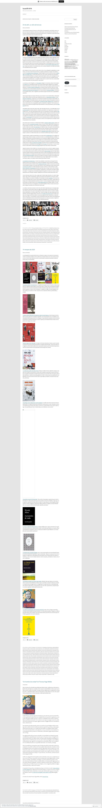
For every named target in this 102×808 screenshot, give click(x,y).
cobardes (50, 178)
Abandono (45, 647)
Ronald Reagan (50, 670)
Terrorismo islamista (45, 672)
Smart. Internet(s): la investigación (29, 168)
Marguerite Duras (31, 237)
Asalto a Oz (26, 84)
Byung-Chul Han (25, 232)
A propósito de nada (43, 101)
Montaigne (37, 665)
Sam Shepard (48, 239)
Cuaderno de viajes (68, 43)
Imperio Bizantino (53, 660)
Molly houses (33, 665)
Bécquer (56, 648)
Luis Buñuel (50, 662)
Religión (69, 68)
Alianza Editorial (55, 647)
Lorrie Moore (51, 236)
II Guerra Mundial (39, 660)
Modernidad (28, 665)
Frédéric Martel (56, 233)
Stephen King (33, 240)
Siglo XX (46, 671)
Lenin (38, 662)
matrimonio (71, 66)
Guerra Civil (47, 657)
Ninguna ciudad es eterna (49, 122)
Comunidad (54, 650)
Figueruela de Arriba (55, 655)
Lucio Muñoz (45, 662)
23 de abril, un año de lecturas (32, 25)
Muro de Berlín (42, 665)
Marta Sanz (42, 237)
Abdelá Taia (52, 228)
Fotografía (66, 46)
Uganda (36, 674)
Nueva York (55, 665)
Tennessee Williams (50, 90)
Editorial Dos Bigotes (43, 653)
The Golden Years (28, 74)
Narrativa (37, 228)
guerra (43, 657)
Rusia (54, 670)
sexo (72, 68)
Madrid (53, 662)
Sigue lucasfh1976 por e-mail (70, 76)
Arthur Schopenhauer (34, 230)
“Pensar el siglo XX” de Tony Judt (29, 343)
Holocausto (47, 658)
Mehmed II (35, 664)
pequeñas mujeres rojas (46, 131)
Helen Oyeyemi (50, 235)
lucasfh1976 (27, 9)
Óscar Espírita (48, 230)
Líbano (33, 662)
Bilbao (24, 650)
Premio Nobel (28, 668)
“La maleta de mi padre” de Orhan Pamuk (31, 370)
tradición (29, 674)
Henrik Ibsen (55, 235)
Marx (27, 664)
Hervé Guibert (25, 236)
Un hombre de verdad (34, 124)
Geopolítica (34, 657)
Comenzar (61, 1)
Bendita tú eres (50, 101)
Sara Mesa (53, 239)
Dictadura (51, 651)
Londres (41, 662)
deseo (77, 59)
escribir (40, 654)
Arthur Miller (27, 230)
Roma (46, 670)
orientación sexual (44, 667)
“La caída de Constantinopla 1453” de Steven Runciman (33, 609)
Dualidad (32, 653)
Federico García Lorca (50, 233)
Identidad (26, 660)
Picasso (38, 145)
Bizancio (26, 650)
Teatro (40, 228)
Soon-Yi (26, 672)
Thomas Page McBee (29, 242)
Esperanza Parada (48, 654)
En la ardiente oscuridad (29, 155)
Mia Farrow (40, 664)
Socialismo (54, 671)
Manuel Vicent (56, 236)
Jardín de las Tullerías (45, 661)
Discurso (24, 653)
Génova (30, 657)
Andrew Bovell (45, 229)
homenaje (51, 658)
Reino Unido (32, 670)
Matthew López (47, 237)
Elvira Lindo (43, 233)
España (43, 654)
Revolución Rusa (41, 670)
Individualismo (29, 661)
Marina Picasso (37, 237)
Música (74, 66)
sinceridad (50, 671)
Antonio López (32, 648)
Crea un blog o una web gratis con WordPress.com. (31, 803)
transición (33, 674)
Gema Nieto (25, 235)
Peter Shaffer (36, 239)
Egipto (34, 654)
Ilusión (48, 660)
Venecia (40, 674)
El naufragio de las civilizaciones (32, 73)
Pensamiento (55, 667)
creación (33, 651)
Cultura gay (42, 651)
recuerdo (27, 670)
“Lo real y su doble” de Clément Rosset (30, 526)
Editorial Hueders (51, 653)
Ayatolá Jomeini (52, 648)
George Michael (39, 657)
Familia (74, 61)
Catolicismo (40, 650)
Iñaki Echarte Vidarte (31, 236)
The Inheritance (37, 127)
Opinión (66, 49)
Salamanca (57, 670)
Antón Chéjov (50, 229)
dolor (65, 61)
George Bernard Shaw (31, 235)
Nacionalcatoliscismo (49, 665)
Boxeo (30, 650)
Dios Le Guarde (56, 651)
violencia (75, 68)
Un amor (45, 144)
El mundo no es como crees (47, 193)
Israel (40, 661)
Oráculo (29, 667)
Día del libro (28, 233)
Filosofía (24, 657)
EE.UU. (31, 654)
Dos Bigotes (32, 233)
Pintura (24, 668)
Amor (67, 59)
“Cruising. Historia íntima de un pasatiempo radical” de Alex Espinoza (36, 315)
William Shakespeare (37, 242)
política (66, 68)
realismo (24, 670)
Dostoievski (28, 653)
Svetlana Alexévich (39, 240)
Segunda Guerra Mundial (35, 671)
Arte (43, 648)
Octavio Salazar (38, 791)
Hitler (44, 658)
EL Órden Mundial (38, 233)
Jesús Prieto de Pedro (40, 236)
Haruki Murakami (44, 235)
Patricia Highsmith (30, 239)
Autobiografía (46, 648)
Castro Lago (36, 232)
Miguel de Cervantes (45, 664)
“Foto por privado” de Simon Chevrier (71, 26)
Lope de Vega (46, 236)
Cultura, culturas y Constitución (34, 87)
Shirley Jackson (28, 240)
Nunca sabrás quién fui (42, 182)
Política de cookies (33, 806)
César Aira (40, 232)
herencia (24, 658)
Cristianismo (38, 651)
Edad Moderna (37, 653)
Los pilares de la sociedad (37, 142)
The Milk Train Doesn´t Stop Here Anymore (30, 90)
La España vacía (49, 135)
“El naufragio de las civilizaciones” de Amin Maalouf (32, 402)
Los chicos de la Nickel (27, 166)
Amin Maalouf (39, 229)
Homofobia (75, 62)
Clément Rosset (49, 650)
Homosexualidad (70, 64)
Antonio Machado (39, 648)
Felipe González (33, 655)
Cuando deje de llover (42, 163)
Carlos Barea (31, 232)
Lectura (35, 662)
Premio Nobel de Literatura (35, 668)
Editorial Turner (27, 654)
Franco (27, 657)
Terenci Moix (53, 240)
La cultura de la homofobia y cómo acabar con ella (41, 772)
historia (34, 658)
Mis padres (39, 83)
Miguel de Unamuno (53, 664)
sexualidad (43, 671)
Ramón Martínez (50, 668)
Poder (76, 67)
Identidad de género (32, 660)
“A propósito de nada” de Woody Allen (30, 499)
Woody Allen (44, 242)
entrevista (37, 654)
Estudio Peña (28, 655)
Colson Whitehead (54, 232)
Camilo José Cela (34, 650)
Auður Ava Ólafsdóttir (42, 230)
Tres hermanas (29, 117)
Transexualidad (45, 792)
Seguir (67, 82)
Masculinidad (30, 664)
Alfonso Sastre (27, 229)
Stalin (29, 672)
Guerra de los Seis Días (54, 657)
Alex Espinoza (49, 647)
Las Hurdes (29, 662)
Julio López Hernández (53, 661)
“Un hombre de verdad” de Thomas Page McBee (32, 581)
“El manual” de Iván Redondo (70, 28)
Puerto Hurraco (43, 668)
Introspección (34, 661)
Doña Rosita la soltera (51, 97)
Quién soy (24, 14)
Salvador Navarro (42, 239)
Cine (45, 650)
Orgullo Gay (33, 667)
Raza (54, 668)
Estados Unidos (55, 654)
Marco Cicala (25, 237)
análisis (28, 648)
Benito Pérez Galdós (55, 230)
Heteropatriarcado (29, 658)
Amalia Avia (25, 648)
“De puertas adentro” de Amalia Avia (30, 285)
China (43, 650)
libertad (74, 64)
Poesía (66, 50)
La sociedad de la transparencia (29, 161)
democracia (47, 651)
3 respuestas (25, 684)
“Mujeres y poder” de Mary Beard (71, 33)
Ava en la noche (47, 151)
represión (36, 670)
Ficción (50, 655)
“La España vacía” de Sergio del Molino (30, 552)
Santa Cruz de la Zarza (27, 671)
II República (44, 660)
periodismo (73, 67)
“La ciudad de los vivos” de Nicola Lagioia (72, 32)
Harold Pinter (38, 235)
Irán (38, 661)
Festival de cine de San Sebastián (43, 655)
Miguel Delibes (53, 237)
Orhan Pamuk (38, 667)
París (52, 667)
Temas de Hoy (38, 672)
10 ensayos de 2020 (29, 249)
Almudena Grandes (33, 229)
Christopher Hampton (46, 232)
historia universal (39, 658)
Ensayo (33, 228)
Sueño (32, 672)
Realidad (56, 668)
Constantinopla (29, 651)
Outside (49, 667)
